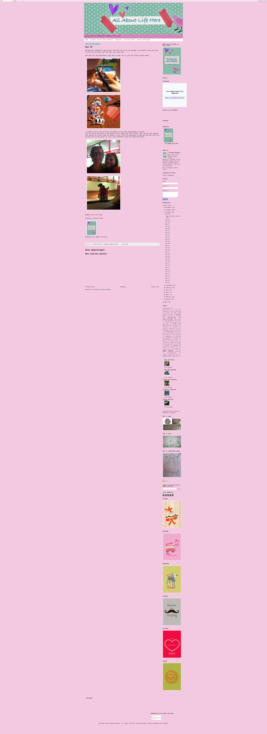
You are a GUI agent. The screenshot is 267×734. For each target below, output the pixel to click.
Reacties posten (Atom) (102, 289)
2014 (166, 205)
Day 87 (167, 245)
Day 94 (167, 230)
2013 (166, 302)
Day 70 (167, 282)
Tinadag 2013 (174, 347)
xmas (177, 356)
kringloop (165, 330)
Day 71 (167, 280)
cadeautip (165, 311)
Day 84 (167, 252)
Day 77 (167, 267)
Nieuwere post (90, 286)
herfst (167, 322)
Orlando (176, 337)
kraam (170, 328)
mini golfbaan (177, 334)
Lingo (171, 333)
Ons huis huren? (129, 39)
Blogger (165, 723)
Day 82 (167, 256)
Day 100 (167, 214)
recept (179, 342)
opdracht (168, 337)
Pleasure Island (174, 341)
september (169, 285)
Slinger (167, 345)
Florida (179, 316)
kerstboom (175, 325)
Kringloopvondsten (176, 330)
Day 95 (167, 228)
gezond (179, 319)
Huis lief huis (169, 360)
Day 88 (167, 243)
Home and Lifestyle (170, 379)
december (169, 207)
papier (164, 341)
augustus (169, 287)
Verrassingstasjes (171, 353)
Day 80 (167, 261)
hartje (179, 320)
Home (86, 39)
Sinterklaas (178, 344)
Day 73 (167, 276)
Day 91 (167, 237)
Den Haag (178, 311)
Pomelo (172, 342)
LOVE (177, 333)
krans (176, 328)
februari (169, 297)
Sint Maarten (168, 344)
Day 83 (167, 254)
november (169, 210)
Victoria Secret (167, 354)
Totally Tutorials (170, 389)
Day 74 (167, 274)
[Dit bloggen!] (123, 244)
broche (176, 309)
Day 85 (167, 250)
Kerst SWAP (166, 325)
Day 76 (167, 269)
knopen (164, 328)
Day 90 (167, 239)
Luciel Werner (166, 334)
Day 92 (167, 235)
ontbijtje (178, 336)
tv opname (175, 349)
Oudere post (155, 286)
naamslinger (169, 336)
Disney (167, 313)
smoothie (175, 345)
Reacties (155, 719)
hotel (176, 322)
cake (172, 311)
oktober (168, 212)
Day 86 (167, 248)
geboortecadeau (172, 317)
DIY (175, 313)
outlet (176, 339)
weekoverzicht (167, 356)
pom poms (165, 342)
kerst (174, 324)
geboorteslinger (168, 319)
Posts (154, 716)
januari (168, 299)
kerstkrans (165, 326)
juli (167, 290)
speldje (165, 347)
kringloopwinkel (170, 331)
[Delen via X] (125, 244)
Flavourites (170, 316)
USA (164, 351)
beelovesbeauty (166, 309)
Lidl (166, 333)
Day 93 (167, 232)
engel (171, 314)
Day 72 (167, 278)
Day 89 (167, 241)
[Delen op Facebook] (126, 244)
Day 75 (167, 271)
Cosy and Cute (168, 399)
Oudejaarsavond (166, 339)
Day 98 (167, 222)
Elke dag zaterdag (170, 369)
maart (168, 294)
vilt (177, 354)
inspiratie (165, 323)
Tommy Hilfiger (167, 349)
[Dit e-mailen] (122, 244)
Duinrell (165, 314)
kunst (179, 331)
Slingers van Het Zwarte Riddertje (101, 39)
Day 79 (167, 263)
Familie (178, 314)
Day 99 (167, 219)
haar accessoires (169, 320)
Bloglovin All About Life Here (96, 237)
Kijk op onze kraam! (143, 39)
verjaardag (178, 351)
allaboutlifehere (174, 152)
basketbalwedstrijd (168, 308)
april (168, 292)
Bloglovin (119, 39)
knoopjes (175, 326)
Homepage (123, 286)
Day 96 (167, 226)
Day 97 (167, 224)
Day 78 (167, 265)
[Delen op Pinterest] (127, 244)
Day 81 (167, 258)
